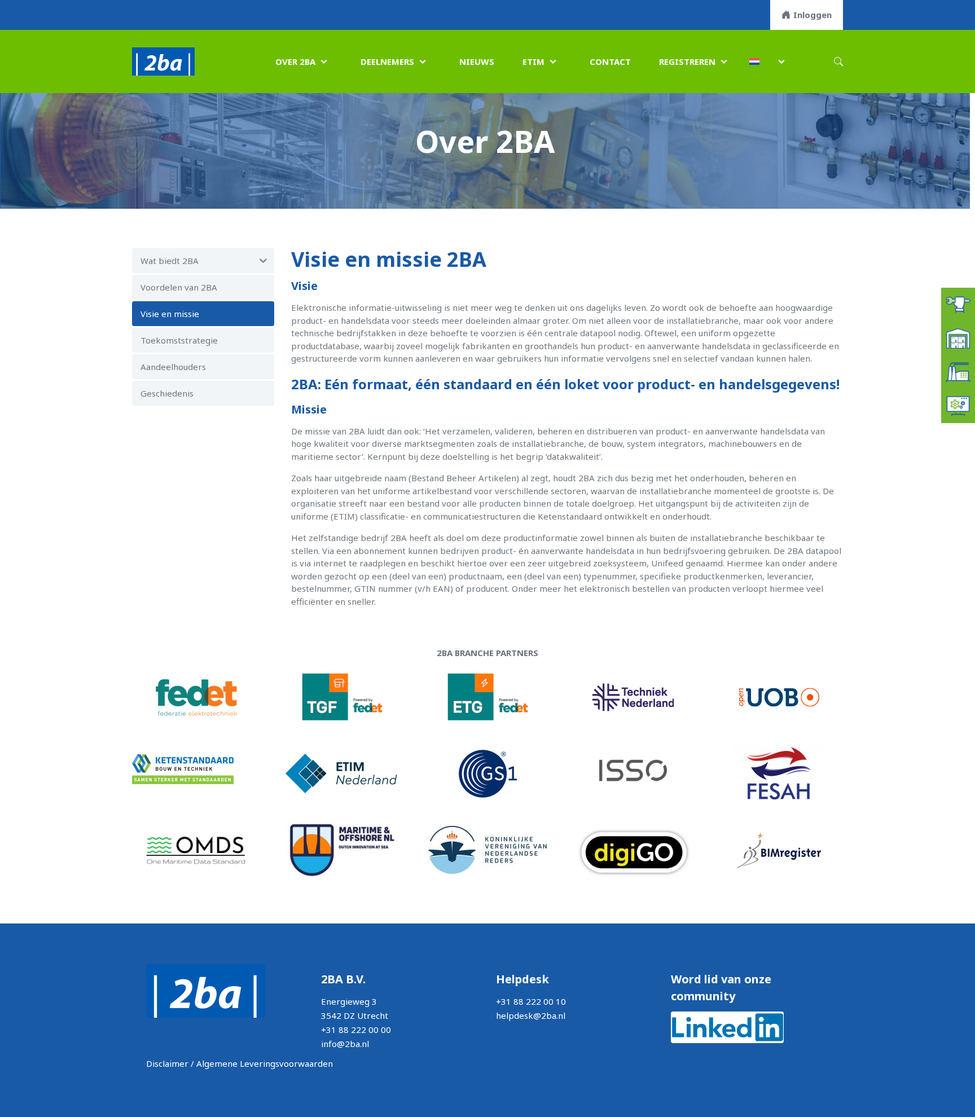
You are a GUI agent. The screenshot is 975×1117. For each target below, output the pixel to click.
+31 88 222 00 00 (356, 1029)
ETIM (533, 61)
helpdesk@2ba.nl (530, 1015)
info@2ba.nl (345, 1043)
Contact (610, 61)
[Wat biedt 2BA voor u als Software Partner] (958, 405)
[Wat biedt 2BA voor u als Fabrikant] (958, 371)
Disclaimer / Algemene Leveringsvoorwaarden (239, 1063)
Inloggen (812, 14)
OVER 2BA (295, 61)
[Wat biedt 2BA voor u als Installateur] (958, 303)
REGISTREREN (687, 61)
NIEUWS (476, 61)
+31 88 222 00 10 (531, 1001)
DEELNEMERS (387, 61)
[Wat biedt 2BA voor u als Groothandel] (958, 337)
